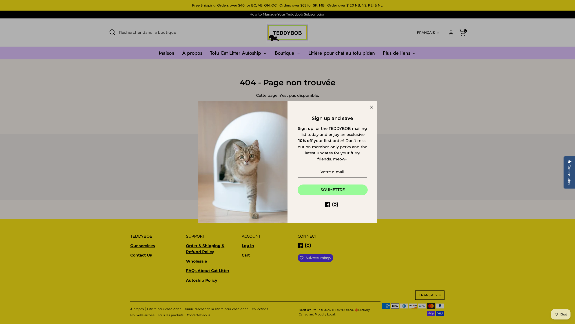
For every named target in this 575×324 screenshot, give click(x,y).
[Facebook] (327, 204)
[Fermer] (371, 107)
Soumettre (333, 189)
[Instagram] (335, 204)
